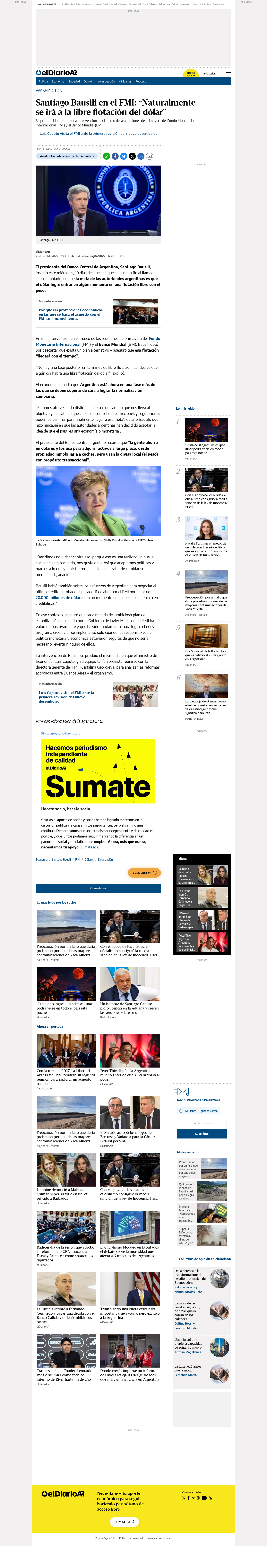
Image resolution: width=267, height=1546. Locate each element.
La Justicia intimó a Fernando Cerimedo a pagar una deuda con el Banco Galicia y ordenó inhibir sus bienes (66, 1315)
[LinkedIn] (140, 156)
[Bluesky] (123, 156)
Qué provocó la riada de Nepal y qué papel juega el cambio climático (187, 1191)
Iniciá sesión (209, 74)
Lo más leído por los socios (56, 902)
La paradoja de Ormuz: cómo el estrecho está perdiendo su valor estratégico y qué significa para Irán (205, 707)
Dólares (89, 859)
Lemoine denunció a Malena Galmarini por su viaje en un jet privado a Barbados (62, 1194)
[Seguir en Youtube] (204, 1498)
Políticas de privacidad (131, 1538)
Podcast (140, 81)
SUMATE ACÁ (124, 1522)
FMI (77, 859)
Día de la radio (219, 4)
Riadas (195, 4)
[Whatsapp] (106, 156)
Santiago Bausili (61, 859)
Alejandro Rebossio (48, 959)
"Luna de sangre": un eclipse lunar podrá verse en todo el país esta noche (205, 449)
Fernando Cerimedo (118, 4)
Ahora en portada (50, 1026)
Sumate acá (89, 847)
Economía (58, 81)
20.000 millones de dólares (60, 597)
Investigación (106, 81)
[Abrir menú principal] (228, 72)
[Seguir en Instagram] (198, 1498)
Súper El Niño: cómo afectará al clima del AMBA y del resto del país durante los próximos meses (186, 1236)
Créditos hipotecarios (181, 4)
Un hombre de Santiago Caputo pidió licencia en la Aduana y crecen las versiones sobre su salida (129, 1008)
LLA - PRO (64, 4)
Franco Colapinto (149, 4)
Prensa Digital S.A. (105, 1538)
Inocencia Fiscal (101, 4)
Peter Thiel (75, 4)
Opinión (89, 81)
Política (43, 81)
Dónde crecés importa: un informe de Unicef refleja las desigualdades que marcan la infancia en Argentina (129, 1375)
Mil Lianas (125, 81)
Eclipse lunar (164, 4)
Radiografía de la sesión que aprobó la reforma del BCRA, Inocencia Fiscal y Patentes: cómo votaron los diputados (65, 1253)
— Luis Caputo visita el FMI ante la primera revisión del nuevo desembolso (97, 133)
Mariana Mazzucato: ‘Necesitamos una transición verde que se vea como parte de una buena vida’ (187, 1214)
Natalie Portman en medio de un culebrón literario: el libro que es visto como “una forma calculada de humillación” (206, 549)
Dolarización (105, 859)
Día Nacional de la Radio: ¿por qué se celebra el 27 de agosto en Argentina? (206, 655)
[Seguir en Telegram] (193, 1498)
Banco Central (135, 4)
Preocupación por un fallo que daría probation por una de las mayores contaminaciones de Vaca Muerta (66, 950)
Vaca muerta (87, 4)
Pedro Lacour (108, 1017)
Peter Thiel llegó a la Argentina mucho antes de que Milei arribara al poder (130, 1075)
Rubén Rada (205, 4)
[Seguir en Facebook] (188, 1498)
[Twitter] (132, 156)
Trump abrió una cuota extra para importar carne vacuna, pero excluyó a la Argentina (129, 1313)
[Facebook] (115, 156)
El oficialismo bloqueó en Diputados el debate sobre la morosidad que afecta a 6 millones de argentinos (129, 1251)
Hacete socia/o (191, 74)
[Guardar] (149, 156)
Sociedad (74, 81)
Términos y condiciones (159, 1538)
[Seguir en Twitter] (183, 1498)
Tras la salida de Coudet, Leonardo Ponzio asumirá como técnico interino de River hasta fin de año (64, 1375)
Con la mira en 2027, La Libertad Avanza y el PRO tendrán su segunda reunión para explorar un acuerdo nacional (66, 1077)
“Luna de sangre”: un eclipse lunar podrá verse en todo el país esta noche (64, 1008)
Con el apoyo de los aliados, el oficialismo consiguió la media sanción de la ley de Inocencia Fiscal (129, 950)
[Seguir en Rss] (210, 1498)
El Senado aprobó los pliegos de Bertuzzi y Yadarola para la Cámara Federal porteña (128, 1136)
